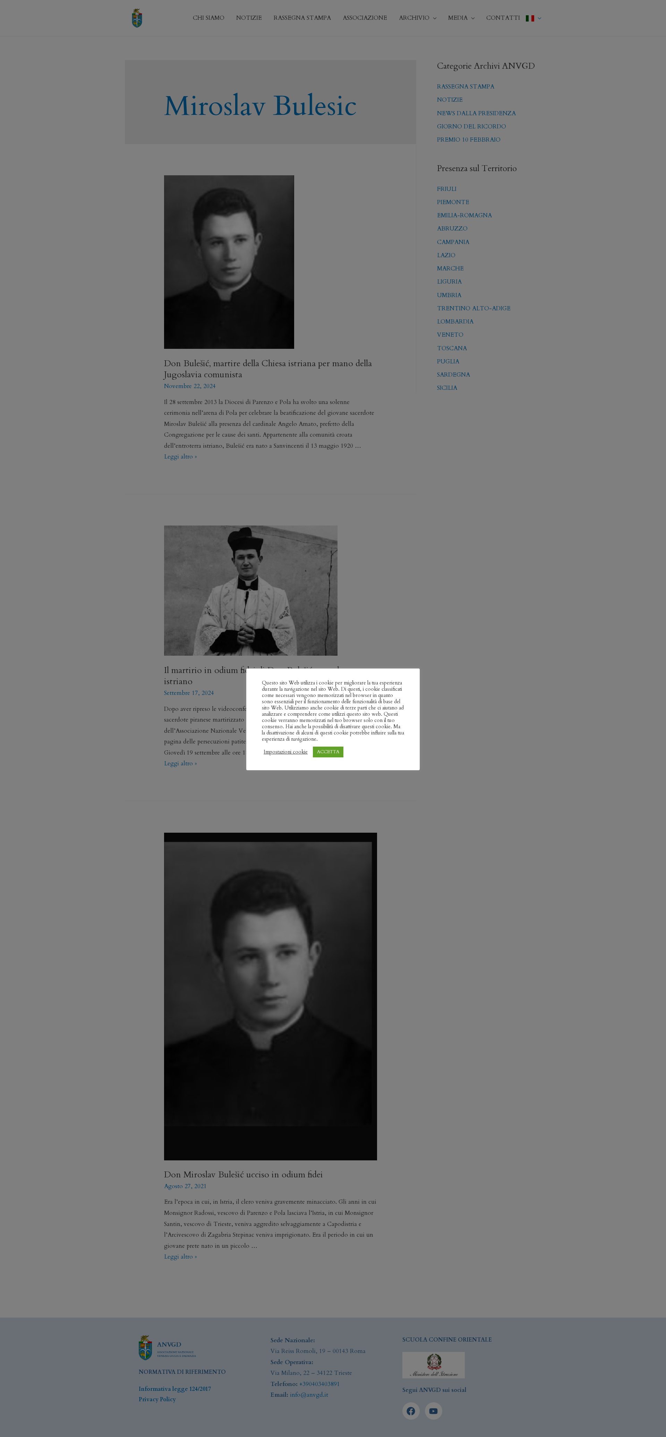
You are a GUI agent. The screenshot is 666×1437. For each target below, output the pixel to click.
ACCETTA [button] (328, 752)
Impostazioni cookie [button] (286, 752)
